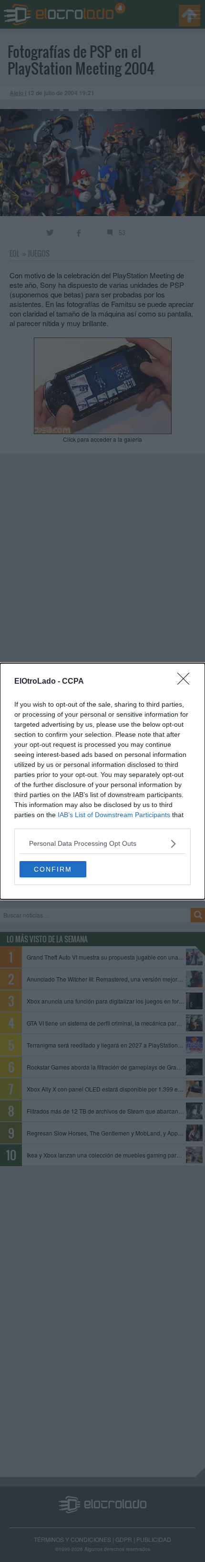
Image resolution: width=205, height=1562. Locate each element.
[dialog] (102, 781)
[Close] (186, 682)
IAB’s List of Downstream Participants (114, 815)
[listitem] (102, 844)
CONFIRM (53, 869)
